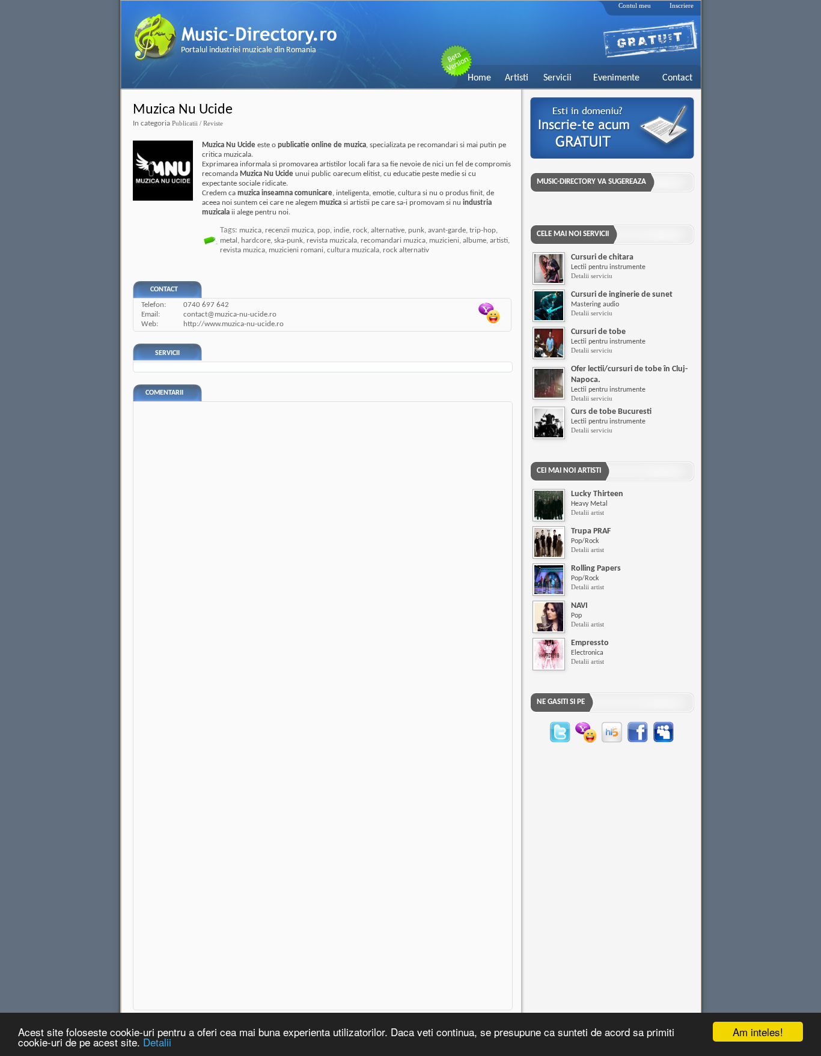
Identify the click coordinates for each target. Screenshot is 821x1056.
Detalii (157, 1041)
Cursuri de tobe (598, 331)
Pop (576, 615)
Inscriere (682, 5)
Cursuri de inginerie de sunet (622, 294)
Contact (677, 78)
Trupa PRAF (591, 531)
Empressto (590, 643)
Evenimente (616, 78)
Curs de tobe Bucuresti (611, 411)
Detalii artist (587, 512)
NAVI (579, 605)
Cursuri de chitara (602, 257)
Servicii (557, 78)
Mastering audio (595, 304)
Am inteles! (758, 1031)
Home (479, 78)
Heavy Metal (589, 504)
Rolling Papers (596, 568)
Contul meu (634, 5)
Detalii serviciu (591, 275)
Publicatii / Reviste (197, 123)
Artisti (516, 78)
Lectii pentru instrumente (608, 267)
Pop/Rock (585, 541)
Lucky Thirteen (597, 494)
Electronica (587, 653)
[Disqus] (325, 552)
